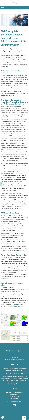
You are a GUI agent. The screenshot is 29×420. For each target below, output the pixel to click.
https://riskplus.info (17, 306)
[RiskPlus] (14, 3)
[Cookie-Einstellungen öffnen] (2, 417)
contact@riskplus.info (16, 401)
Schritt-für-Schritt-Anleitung (13, 86)
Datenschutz (14, 357)
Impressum (14, 355)
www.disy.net (14, 399)
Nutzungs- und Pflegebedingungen (14, 360)
